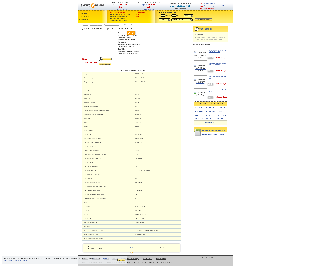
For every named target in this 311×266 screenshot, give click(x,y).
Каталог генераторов (117, 12)
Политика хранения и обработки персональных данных (126, 262)
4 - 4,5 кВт (221, 108)
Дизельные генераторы (118, 16)
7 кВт (219, 112)
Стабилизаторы (140, 12)
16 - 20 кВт (221, 119)
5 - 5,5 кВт (199, 112)
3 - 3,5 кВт (210, 108)
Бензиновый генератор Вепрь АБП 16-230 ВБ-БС (218, 51)
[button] (188, 15)
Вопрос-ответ (161, 259)
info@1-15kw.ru (209, 4)
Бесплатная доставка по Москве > (216, 6)
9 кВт (208, 115)
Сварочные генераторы (118, 20)
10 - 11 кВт (221, 115)
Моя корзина (205, 29)
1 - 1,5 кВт (199, 108)
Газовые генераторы (117, 18)
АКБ (136, 16)
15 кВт (209, 119)
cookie (95, 258)
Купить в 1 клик (105, 64)
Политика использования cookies (160, 262)
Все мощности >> (210, 122)
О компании (85, 16)
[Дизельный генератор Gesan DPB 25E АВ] (97, 32)
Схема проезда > (121, 9)
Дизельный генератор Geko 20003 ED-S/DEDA (217, 64)
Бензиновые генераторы (130, 259)
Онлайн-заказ (147, 259)
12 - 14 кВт (199, 119)
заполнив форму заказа (131, 247)
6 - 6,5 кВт (210, 112)
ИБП (136, 14)
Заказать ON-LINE (210, 8)
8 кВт (197, 115)
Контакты (84, 19)
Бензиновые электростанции (120, 14)
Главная (84, 13)
